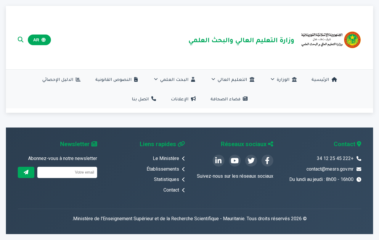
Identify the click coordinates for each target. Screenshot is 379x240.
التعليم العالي (232, 79)
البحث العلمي (174, 79)
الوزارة (283, 79)
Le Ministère (166, 158)
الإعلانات (180, 99)
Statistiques (166, 179)
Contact (171, 190)
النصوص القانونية (113, 79)
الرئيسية (320, 79)
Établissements (163, 169)
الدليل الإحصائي (57, 79)
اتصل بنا (140, 99)
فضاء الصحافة (225, 99)
